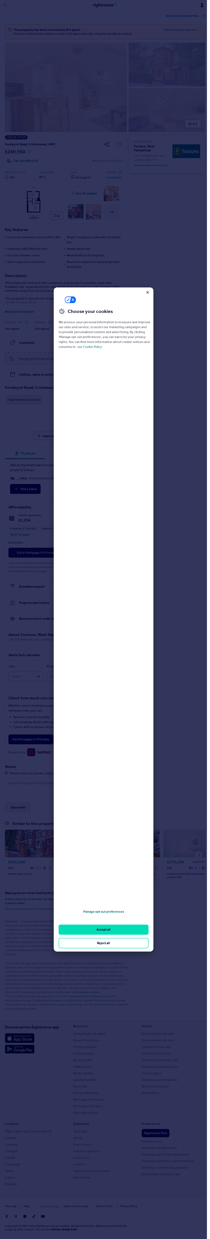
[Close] (147, 292)
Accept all (103, 929)
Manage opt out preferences (103, 912)
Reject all (103, 943)
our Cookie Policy (89, 347)
